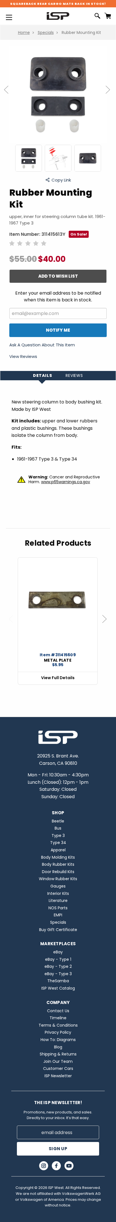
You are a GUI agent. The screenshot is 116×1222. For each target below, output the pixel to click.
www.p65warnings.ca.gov (65, 482)
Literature (58, 900)
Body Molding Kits (58, 857)
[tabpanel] (57, 621)
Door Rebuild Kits (58, 872)
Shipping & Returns (58, 1054)
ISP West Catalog (58, 988)
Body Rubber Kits (58, 864)
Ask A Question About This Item (42, 345)
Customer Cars (58, 1068)
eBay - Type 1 (58, 959)
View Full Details (58, 678)
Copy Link (61, 180)
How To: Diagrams (58, 1039)
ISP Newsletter (58, 1076)
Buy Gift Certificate (58, 929)
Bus (58, 828)
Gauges (58, 886)
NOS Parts (58, 908)
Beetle (58, 821)
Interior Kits (58, 893)
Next (110, 95)
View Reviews (23, 356)
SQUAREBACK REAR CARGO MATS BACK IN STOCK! (58, 3)
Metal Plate (58, 660)
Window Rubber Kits (58, 879)
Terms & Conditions (58, 1025)
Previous (9, 95)
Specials (46, 32)
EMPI (58, 915)
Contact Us (58, 1011)
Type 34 (58, 842)
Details (42, 375)
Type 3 (58, 835)
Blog (58, 1047)
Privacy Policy (58, 1032)
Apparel (58, 850)
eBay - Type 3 (58, 974)
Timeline (58, 1018)
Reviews (74, 375)
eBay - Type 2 (58, 966)
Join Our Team (58, 1061)
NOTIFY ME (58, 330)
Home (24, 32)
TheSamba (58, 981)
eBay (58, 952)
